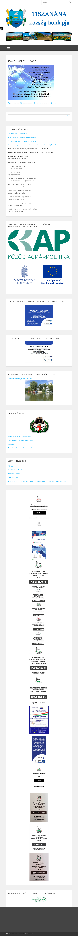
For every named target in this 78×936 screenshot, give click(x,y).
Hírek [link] (54, 103)
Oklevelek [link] (11, 444)
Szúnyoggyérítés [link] (13, 477)
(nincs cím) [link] (11, 466)
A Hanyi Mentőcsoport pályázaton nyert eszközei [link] (22, 448)
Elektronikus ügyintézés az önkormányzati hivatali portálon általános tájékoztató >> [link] (33, 145)
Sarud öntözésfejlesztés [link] (15, 470)
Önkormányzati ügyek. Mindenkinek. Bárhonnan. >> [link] (23, 141)
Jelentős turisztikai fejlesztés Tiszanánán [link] (20, 379)
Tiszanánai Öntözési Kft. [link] (15, 474)
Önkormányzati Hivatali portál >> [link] (18, 133)
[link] (1, 28)
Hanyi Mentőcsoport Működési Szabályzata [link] (21, 440)
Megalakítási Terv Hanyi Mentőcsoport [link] (19, 436)
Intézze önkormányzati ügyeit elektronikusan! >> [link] (22, 137)
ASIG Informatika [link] (29, 934)
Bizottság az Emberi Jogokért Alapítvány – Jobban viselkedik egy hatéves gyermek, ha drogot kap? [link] (37, 481)
